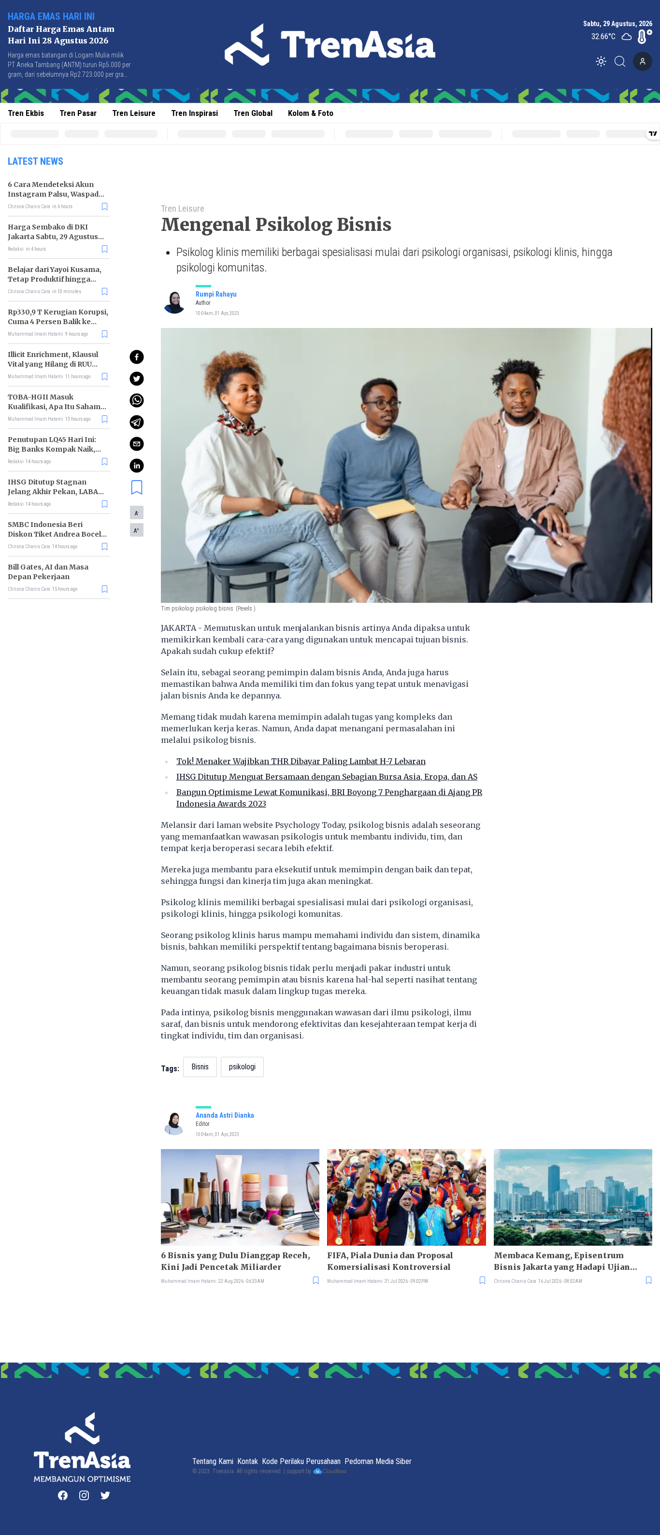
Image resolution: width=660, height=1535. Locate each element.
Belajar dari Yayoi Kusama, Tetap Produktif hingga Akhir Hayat (54, 279)
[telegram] (136, 422)
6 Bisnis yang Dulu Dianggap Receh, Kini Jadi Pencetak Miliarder (235, 1261)
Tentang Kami (212, 1461)
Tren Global (253, 113)
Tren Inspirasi (194, 113)
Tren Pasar (78, 113)
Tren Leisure (134, 113)
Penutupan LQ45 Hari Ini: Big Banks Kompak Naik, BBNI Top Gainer (52, 449)
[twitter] (136, 378)
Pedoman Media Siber (378, 1461)
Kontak (247, 1461)
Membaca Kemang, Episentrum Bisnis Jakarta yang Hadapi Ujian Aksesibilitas (562, 1262)
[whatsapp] (136, 400)
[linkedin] (136, 465)
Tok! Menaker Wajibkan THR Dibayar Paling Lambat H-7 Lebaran (301, 761)
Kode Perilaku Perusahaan (301, 1461)
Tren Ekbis (26, 113)
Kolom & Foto (310, 113)
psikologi (242, 1066)
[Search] (623, 61)
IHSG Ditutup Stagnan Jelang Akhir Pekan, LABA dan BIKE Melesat (53, 492)
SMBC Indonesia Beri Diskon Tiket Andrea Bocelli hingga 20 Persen (56, 534)
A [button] (137, 513)
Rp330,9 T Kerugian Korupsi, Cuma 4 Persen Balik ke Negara (58, 322)
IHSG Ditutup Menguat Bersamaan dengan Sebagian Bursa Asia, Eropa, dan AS (326, 777)
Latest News (35, 161)
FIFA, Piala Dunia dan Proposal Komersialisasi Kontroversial (390, 1261)
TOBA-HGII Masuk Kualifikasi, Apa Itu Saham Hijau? (54, 407)
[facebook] (136, 357)
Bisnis (200, 1066)
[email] (136, 444)
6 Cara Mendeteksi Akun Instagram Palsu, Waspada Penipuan (55, 194)
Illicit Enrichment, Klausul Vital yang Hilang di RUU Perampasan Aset (53, 364)
